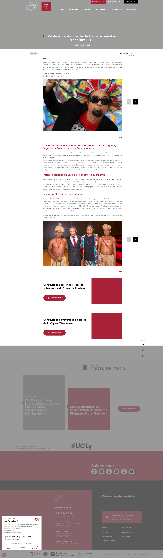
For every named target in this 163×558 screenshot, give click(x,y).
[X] (131, 471)
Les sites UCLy (96, 1)
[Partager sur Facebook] (143, 356)
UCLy (132, 55)
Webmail (105, 527)
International (116, 9)
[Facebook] (116, 471)
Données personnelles (130, 554)
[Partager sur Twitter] (143, 344)
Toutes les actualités (129, 409)
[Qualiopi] (88, 555)
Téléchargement (56, 297)
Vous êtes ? (46, 5)
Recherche (87, 9)
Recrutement (126, 527)
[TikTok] (101, 471)
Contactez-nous (127, 532)
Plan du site (117, 554)
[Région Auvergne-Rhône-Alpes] (62, 555)
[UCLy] (32, 6)
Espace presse (107, 536)
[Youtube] (124, 471)
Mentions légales (106, 554)
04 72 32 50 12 (64, 512)
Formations (73, 9)
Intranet (105, 532)
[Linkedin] (109, 471)
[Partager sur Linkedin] (143, 350)
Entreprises (131, 9)
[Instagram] (94, 471)
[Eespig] (45, 555)
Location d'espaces (109, 540)
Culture (34, 53)
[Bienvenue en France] (79, 555)
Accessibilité (143, 554)
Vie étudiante (101, 9)
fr (120, 1)
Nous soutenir (131, 1)
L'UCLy (62, 9)
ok (130, 502)
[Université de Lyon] (35, 555)
